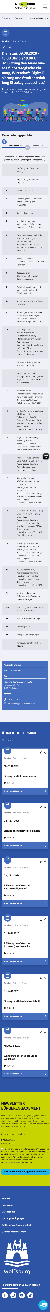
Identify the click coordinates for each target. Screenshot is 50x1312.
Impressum (7, 1205)
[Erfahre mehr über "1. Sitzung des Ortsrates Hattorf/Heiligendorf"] (25, 882)
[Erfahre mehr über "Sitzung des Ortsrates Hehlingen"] (25, 826)
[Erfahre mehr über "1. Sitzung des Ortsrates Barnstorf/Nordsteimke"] (25, 940)
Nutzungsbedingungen (13, 1218)
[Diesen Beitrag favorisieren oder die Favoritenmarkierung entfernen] (41, 752)
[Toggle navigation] (45, 6)
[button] (9, 47)
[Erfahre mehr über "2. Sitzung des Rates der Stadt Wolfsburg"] (25, 1052)
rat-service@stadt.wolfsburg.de (21, 704)
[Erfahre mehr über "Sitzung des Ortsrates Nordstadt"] (25, 997)
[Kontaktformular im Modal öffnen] (43, 1305)
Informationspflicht (12, 1162)
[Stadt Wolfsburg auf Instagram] (13, 1295)
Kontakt (6, 1198)
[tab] (13, 145)
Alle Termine (7, 740)
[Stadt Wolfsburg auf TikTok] (30, 1295)
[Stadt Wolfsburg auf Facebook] (5, 1295)
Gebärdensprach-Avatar (14, 1231)
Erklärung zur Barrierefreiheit (16, 1225)
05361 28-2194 (14, 699)
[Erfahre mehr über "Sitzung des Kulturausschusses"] (25, 771)
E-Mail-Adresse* (8, 1140)
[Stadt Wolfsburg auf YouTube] (22, 1295)
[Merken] (4, 47)
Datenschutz (8, 1212)
